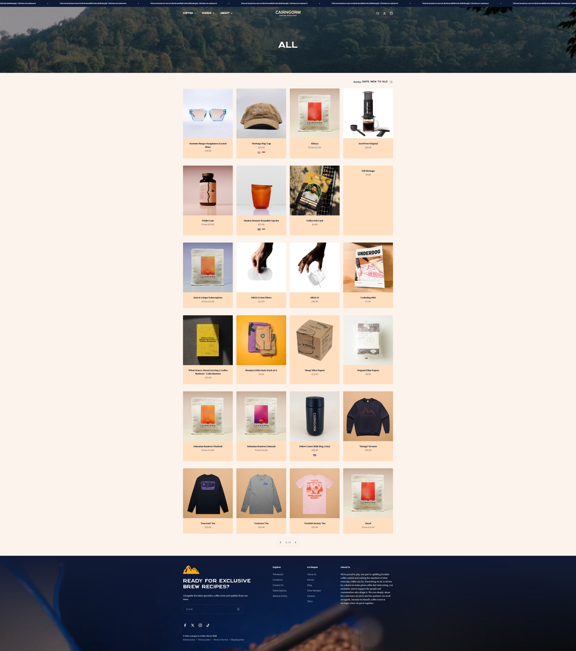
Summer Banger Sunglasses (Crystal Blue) (207, 145)
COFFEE (188, 13)
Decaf (368, 523)
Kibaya (314, 143)
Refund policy (189, 639)
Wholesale (278, 574)
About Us (311, 574)
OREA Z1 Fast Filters (261, 297)
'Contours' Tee (261, 523)
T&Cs (309, 601)
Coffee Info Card (314, 220)
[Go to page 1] (280, 542)
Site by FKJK (211, 636)
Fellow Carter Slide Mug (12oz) (314, 446)
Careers (311, 595)
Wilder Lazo (208, 220)
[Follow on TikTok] (208, 625)
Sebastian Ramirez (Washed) (207, 446)
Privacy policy (204, 639)
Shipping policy (237, 639)
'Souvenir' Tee (208, 523)
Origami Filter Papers (368, 370)
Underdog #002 (368, 297)
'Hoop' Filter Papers (315, 370)
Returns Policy (280, 595)
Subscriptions (279, 590)
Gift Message (368, 170)
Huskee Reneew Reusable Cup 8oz (261, 220)
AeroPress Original (368, 143)
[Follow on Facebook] (185, 625)
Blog (309, 585)
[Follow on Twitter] (193, 625)
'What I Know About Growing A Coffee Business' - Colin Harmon (208, 372)
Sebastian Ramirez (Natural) (261, 446)
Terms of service (221, 639)
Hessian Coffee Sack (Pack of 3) (261, 370)
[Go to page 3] (295, 542)
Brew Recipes (314, 590)
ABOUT (224, 13)
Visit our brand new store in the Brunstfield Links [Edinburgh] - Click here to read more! (90, 3)
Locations (278, 579)
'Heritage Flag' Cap (261, 143)
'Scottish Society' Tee (314, 523)
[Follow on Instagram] (200, 625)
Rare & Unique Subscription (208, 297)
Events (310, 579)
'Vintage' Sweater (368, 446)
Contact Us (278, 585)
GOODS (206, 13)
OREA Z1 (314, 297)
